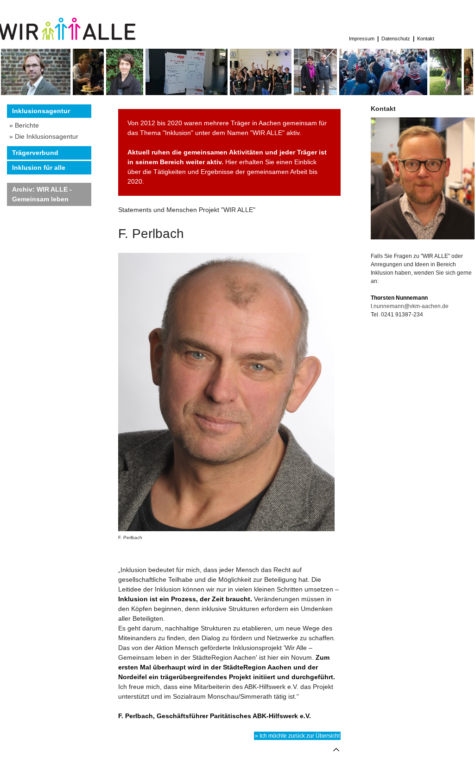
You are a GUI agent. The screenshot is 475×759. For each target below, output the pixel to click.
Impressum (362, 38)
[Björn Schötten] (35, 92)
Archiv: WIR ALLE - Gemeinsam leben (42, 194)
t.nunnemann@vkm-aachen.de (410, 306)
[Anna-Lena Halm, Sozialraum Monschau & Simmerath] (124, 92)
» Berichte (24, 125)
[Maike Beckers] (446, 92)
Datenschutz (396, 38)
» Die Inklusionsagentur (43, 136)
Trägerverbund (35, 152)
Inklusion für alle (38, 167)
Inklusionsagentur (41, 111)
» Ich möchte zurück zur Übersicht (297, 736)
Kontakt (426, 38)
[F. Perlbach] (229, 392)
